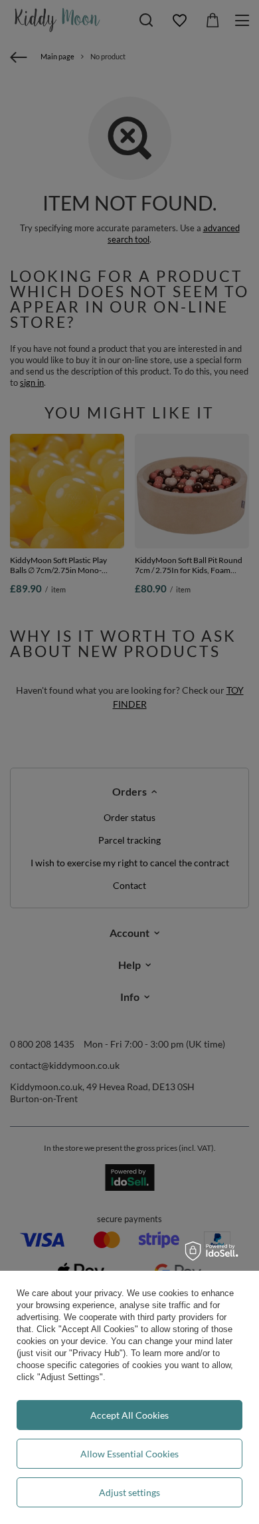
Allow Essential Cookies (129, 1453)
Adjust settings (129, 1492)
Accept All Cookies (129, 1415)
